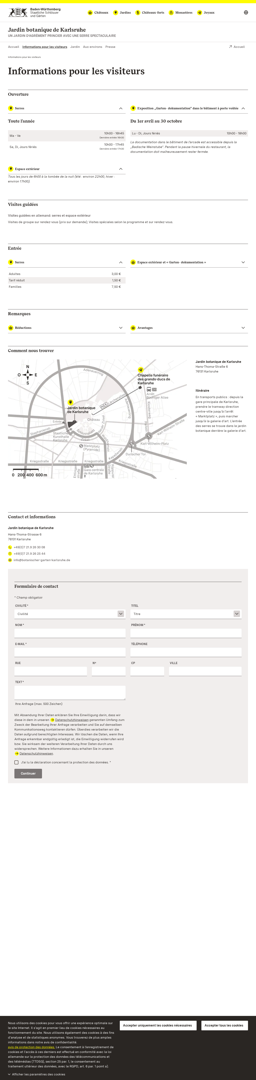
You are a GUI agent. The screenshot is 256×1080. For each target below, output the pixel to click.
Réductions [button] (23, 328)
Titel (134, 605)
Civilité (21, 605)
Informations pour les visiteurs (44, 47)
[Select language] (246, 12)
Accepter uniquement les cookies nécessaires (157, 1025)
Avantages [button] (145, 328)
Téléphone (139, 644)
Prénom (138, 625)
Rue (18, 663)
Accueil (13, 47)
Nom (19, 625)
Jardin (75, 47)
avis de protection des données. (31, 1047)
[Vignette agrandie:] (97, 419)
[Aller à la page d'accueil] (34, 12)
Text (19, 682)
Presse (110, 47)
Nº (94, 663)
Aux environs (92, 47)
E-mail (21, 644)
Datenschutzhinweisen (72, 720)
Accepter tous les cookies (224, 1025)
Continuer (28, 773)
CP (133, 663)
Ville (173, 663)
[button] (67, 262)
